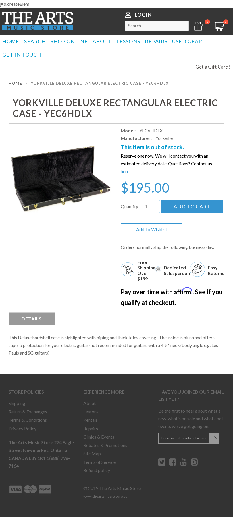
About (89, 403)
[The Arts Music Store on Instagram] (194, 464)
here (125, 171)
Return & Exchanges (28, 411)
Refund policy (96, 470)
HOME (10, 41)
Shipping (17, 403)
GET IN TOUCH (21, 54)
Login (143, 15)
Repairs (90, 428)
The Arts (37, 21)
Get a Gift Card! (212, 67)
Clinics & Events (98, 436)
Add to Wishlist (151, 229)
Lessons (91, 411)
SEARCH (35, 41)
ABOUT (102, 41)
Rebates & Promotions (105, 445)
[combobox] (157, 26)
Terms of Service (99, 462)
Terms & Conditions (28, 420)
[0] (217, 29)
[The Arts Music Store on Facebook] (172, 464)
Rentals (90, 420)
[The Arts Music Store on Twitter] (161, 464)
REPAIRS (156, 41)
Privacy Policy (22, 428)
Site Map (92, 453)
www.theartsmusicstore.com (107, 496)
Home (15, 83)
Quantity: (130, 206)
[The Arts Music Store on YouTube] (183, 464)
